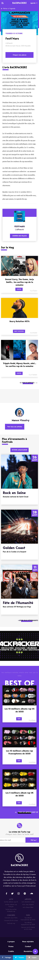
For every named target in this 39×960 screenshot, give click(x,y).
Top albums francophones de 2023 (28, 919)
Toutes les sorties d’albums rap (11, 910)
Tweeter (21, 957)
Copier (34, 957)
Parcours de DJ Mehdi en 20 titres (28, 928)
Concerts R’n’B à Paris (11, 920)
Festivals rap (11, 923)
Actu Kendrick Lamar (28, 902)
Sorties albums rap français (11, 905)
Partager (8, 957)
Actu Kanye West (28, 907)
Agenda (33, 3)
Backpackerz (19, 2)
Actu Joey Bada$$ (28, 904)
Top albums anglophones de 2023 (28, 923)
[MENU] (3, 3)
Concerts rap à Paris (11, 918)
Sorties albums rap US (11, 902)
